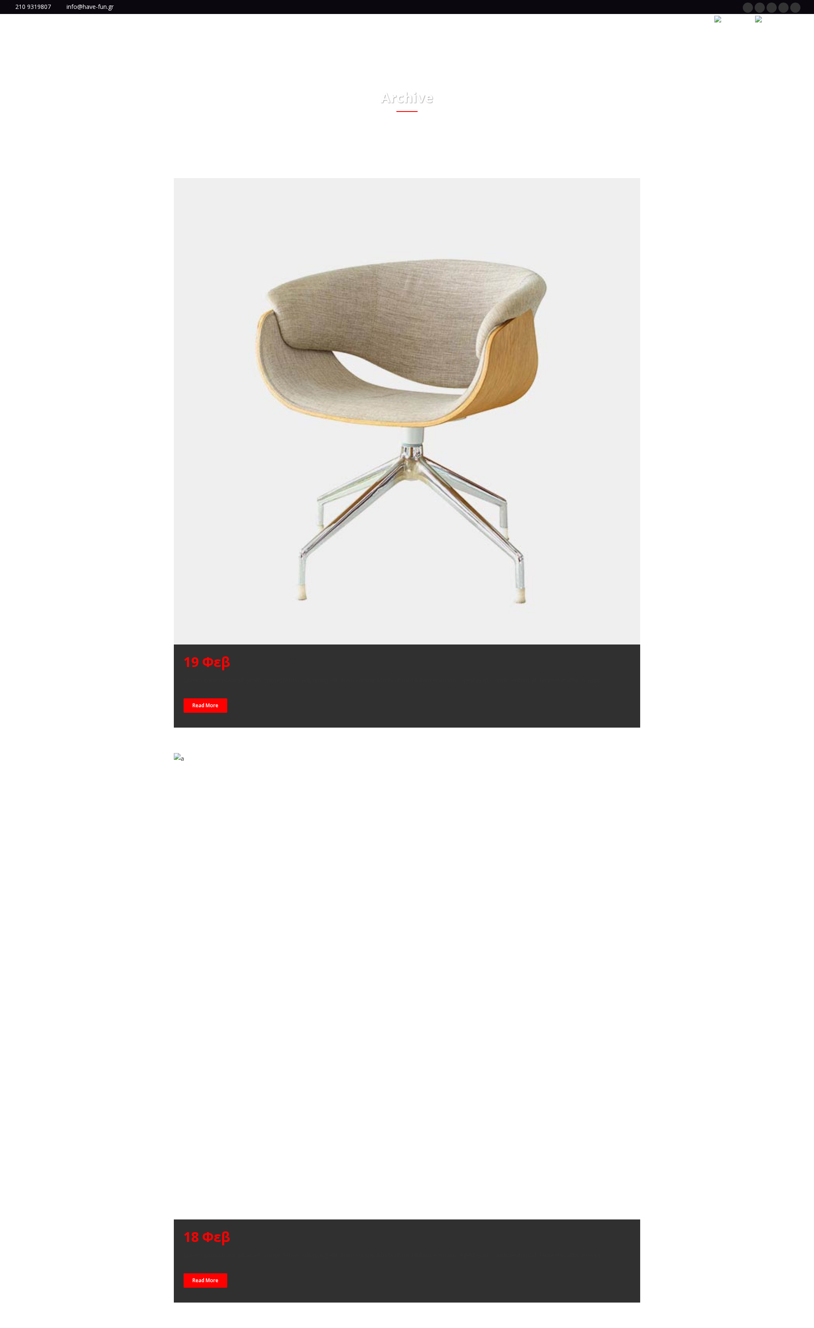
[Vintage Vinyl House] (407, 411)
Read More (205, 705)
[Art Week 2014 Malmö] (407, 986)
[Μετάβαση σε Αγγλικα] (730, 19)
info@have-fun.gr (90, 7)
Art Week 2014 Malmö (306, 1237)
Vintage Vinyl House (299, 662)
